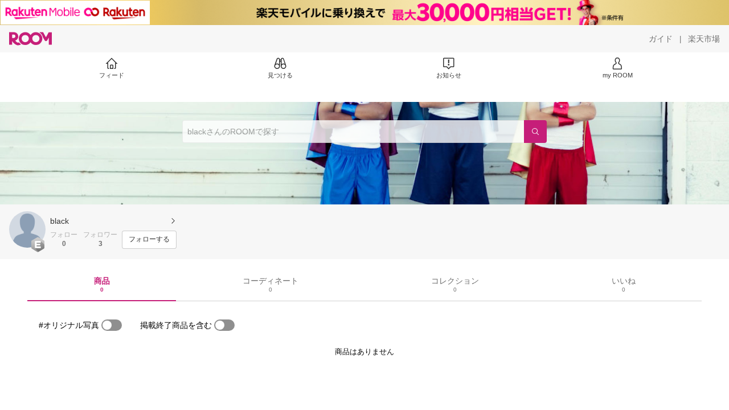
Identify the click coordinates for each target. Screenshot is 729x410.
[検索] (535, 131)
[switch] (111, 325)
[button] (27, 229)
